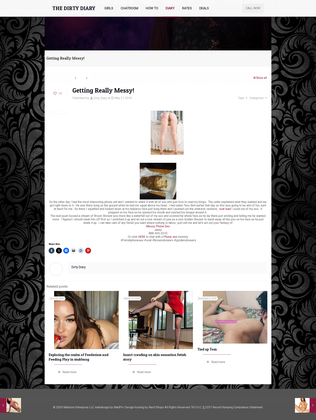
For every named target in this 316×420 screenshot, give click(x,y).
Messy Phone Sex (158, 226)
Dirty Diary (100, 98)
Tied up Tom (207, 349)
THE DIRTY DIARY (73, 8)
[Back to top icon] (298, 412)
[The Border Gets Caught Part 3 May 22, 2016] (305, 405)
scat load (224, 209)
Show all (261, 78)
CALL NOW (253, 8)
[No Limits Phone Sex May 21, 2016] (10, 405)
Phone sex (170, 237)
